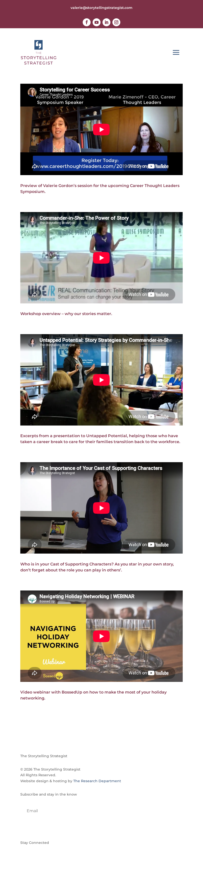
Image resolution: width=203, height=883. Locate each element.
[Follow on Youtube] (97, 22)
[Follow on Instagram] (116, 22)
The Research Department (97, 781)
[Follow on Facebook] (87, 22)
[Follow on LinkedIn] (106, 22)
